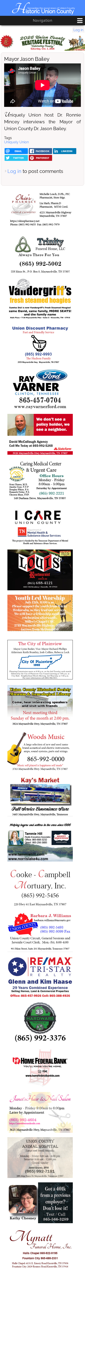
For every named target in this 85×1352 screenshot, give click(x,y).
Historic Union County (42, 11)
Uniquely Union (16, 142)
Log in (78, 30)
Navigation (42, 20)
